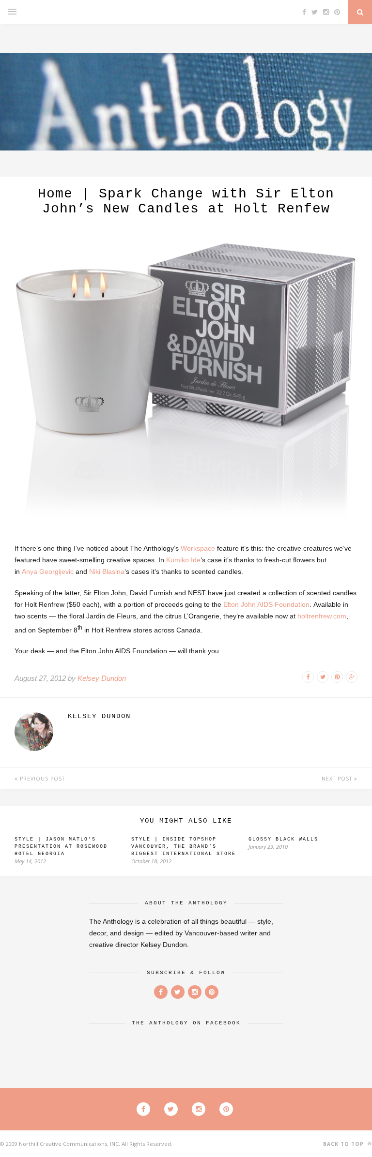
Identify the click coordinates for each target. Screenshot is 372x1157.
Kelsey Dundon (102, 678)
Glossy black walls (283, 839)
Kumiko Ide (183, 560)
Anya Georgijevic (48, 571)
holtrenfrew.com (321, 616)
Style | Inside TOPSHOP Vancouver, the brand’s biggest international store (183, 846)
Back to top (344, 1144)
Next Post (338, 778)
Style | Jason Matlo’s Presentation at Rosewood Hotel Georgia (61, 846)
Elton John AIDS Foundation (266, 604)
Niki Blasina (106, 571)
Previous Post (41, 778)
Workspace (198, 548)
